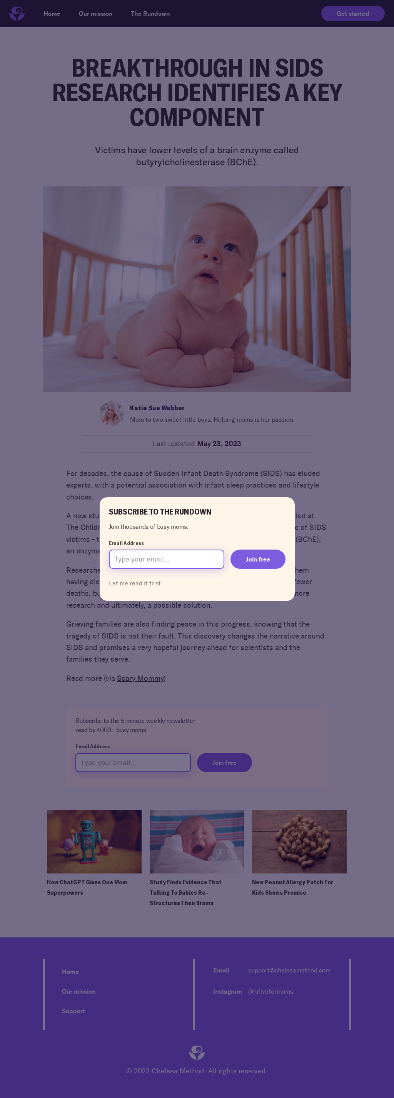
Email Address (126, 543)
